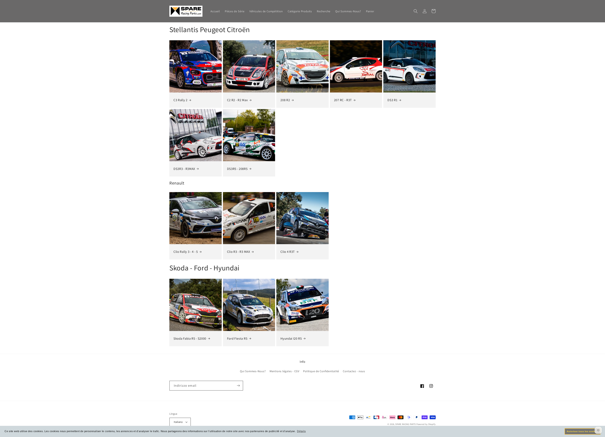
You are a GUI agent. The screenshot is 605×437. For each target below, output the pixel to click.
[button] (415, 11)
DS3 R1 (392, 100)
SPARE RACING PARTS (405, 424)
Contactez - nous (354, 371)
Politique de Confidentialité (321, 371)
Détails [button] (301, 431)
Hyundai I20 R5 (291, 338)
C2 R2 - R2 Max (237, 100)
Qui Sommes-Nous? (253, 371)
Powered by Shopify (426, 424)
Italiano (178, 422)
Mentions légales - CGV (284, 371)
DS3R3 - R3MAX (184, 169)
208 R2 (285, 100)
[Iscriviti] (238, 386)
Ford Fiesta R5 (237, 338)
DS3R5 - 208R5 (237, 169)
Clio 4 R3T (287, 252)
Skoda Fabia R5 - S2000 (189, 338)
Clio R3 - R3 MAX (238, 252)
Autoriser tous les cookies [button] (582, 431)
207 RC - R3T (343, 100)
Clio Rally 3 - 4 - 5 (185, 252)
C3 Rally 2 (180, 100)
